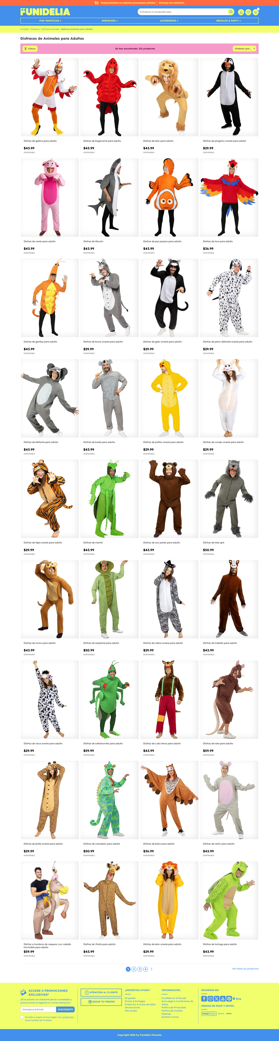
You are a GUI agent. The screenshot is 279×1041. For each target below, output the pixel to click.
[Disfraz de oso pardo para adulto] (169, 499)
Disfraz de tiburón (93, 241)
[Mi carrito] (256, 12)
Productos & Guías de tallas (140, 1004)
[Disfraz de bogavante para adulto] (110, 97)
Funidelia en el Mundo (174, 998)
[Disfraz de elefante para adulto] (50, 398)
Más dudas (131, 1010)
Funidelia (24, 29)
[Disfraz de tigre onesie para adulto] (50, 499)
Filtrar (32, 48)
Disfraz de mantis (93, 542)
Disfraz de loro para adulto (218, 241)
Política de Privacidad (174, 1007)
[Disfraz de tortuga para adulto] (229, 900)
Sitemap (166, 1013)
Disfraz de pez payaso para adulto (162, 241)
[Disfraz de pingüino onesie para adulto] (229, 97)
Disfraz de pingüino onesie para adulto (224, 140)
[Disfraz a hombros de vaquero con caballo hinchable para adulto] (50, 900)
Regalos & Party (227, 20)
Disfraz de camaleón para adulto (101, 843)
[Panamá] (204, 999)
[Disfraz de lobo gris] (229, 499)
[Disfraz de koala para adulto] (110, 398)
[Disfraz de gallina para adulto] (50, 97)
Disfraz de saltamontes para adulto (103, 743)
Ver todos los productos (245, 968)
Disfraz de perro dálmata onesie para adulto (227, 341)
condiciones (68, 1017)
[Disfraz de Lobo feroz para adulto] (169, 699)
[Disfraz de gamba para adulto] (50, 298)
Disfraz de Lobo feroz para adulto (162, 743)
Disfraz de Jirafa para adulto (99, 944)
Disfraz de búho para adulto (159, 843)
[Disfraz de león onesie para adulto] (169, 900)
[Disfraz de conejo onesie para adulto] (229, 398)
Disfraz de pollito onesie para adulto (163, 442)
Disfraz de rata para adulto (218, 743)
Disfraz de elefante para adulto (41, 442)
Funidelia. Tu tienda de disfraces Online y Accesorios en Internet (45, 11)
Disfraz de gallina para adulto (40, 140)
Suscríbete (65, 1009)
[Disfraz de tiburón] (110, 197)
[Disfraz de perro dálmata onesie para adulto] (229, 298)
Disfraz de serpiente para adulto (101, 643)
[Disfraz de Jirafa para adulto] (110, 900)
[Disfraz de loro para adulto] (229, 197)
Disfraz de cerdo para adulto (40, 241)
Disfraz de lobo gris (213, 542)
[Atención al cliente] (248, 12)
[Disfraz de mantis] (110, 499)
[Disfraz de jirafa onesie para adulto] (50, 800)
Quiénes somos (170, 1016)
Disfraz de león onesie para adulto (162, 944)
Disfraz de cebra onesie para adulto (163, 643)
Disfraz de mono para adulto (40, 643)
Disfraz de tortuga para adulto (220, 944)
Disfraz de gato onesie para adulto (162, 341)
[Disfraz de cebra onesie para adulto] (169, 599)
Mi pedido (130, 998)
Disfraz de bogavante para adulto (102, 140)
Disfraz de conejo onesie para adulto (223, 442)
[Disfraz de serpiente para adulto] (110, 599)
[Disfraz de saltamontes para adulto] (110, 699)
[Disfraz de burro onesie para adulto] (110, 298)
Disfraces (108, 20)
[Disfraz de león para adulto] (169, 97)
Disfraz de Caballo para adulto (220, 643)
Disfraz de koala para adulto (99, 442)
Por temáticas (49, 20)
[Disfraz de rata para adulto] (229, 699)
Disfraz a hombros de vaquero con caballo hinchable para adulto (47, 946)
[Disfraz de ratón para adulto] (229, 800)
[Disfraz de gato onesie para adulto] (169, 298)
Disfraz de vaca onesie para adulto (43, 743)
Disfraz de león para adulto (158, 140)
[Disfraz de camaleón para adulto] (110, 800)
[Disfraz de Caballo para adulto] (229, 599)
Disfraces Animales (50, 29)
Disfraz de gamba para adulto (40, 341)
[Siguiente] (151, 969)
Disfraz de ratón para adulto (219, 843)
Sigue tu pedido (103, 1001)
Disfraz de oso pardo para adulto (161, 542)
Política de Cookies (172, 1010)
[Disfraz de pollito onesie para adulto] (169, 398)
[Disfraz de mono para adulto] (50, 599)
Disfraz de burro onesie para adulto (103, 341)
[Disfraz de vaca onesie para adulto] (50, 699)
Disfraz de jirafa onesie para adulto (43, 843)
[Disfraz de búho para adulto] (169, 800)
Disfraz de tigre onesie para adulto (43, 542)
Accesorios (168, 20)
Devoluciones (132, 1007)
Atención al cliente (103, 992)
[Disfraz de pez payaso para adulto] (169, 197)
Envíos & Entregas (135, 1001)
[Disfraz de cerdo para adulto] (50, 197)
